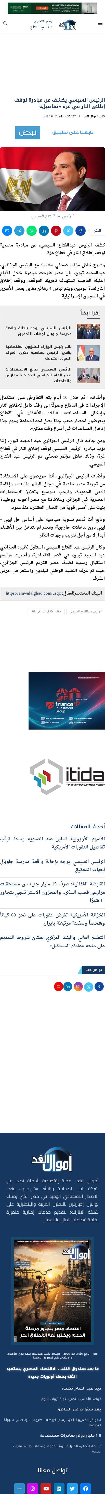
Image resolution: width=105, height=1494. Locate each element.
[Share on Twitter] (68, 203)
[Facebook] (85, 1461)
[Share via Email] (7, 203)
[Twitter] (72, 1461)
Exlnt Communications (83, 1487)
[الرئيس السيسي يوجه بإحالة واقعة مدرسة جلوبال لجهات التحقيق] (88, 303)
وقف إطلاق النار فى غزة (46, 584)
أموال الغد (91, 89)
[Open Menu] (100, 24)
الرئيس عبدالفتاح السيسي (86, 584)
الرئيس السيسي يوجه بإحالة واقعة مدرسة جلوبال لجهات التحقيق (38, 303)
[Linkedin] (59, 1461)
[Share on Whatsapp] (32, 203)
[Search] (5, 24)
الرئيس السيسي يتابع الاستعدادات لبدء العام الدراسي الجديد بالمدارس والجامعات (38, 347)
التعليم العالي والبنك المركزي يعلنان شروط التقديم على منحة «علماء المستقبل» (52, 914)
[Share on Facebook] (80, 203)
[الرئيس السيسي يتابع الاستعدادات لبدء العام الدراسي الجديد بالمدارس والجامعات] (88, 347)
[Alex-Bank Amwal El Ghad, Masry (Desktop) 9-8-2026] (52, 7)
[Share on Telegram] (19, 203)
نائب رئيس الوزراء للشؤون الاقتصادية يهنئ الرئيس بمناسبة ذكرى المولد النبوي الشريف (38, 325)
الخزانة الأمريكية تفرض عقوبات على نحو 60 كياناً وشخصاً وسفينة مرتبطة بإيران (52, 891)
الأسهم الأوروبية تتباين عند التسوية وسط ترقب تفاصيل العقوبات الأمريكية (52, 815)
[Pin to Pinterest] (56, 203)
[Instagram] (32, 1461)
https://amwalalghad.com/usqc (33, 565)
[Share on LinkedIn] (44, 203)
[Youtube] (46, 1461)
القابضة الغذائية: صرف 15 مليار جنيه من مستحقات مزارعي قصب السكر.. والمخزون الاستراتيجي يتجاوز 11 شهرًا (52, 865)
